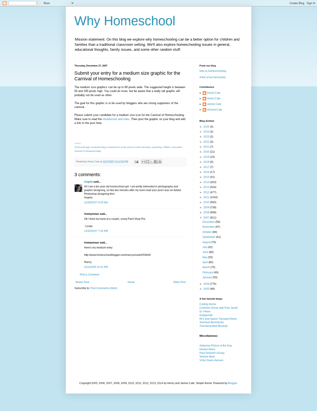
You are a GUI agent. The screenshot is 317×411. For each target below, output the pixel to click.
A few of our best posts (212, 77)
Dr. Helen (204, 311)
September (209, 237)
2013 (206, 187)
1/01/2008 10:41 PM (96, 267)
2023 (206, 136)
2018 (206, 161)
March (206, 267)
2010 (206, 202)
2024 (206, 131)
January (207, 277)
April (205, 262)
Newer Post (82, 282)
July (205, 247)
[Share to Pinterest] (160, 162)
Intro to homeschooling (212, 71)
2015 (206, 177)
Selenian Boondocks (211, 322)
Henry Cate (213, 98)
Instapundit (205, 315)
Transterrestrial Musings (213, 325)
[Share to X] (151, 162)
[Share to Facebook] (156, 162)
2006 (206, 283)
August (206, 242)
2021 (206, 146)
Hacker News (207, 349)
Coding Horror (207, 304)
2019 (206, 156)
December (208, 221)
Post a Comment (89, 274)
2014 (206, 182)
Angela (88, 181)
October (207, 232)
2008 (206, 212)
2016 (206, 172)
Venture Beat (207, 356)
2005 (206, 288)
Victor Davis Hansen (211, 360)
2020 (206, 151)
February (208, 272)
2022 (206, 141)
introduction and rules (116, 119)
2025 (206, 126)
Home (131, 282)
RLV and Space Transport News (218, 318)
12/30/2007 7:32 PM (96, 230)
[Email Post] (136, 161)
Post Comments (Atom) (103, 288)
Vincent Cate (214, 109)
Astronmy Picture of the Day (215, 345)
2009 (206, 207)
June (205, 252)
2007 (206, 217)
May (205, 257)
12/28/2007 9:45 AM (96, 202)
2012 (206, 192)
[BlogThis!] (147, 162)
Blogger (232, 383)
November (208, 226)
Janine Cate (214, 104)
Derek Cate (213, 92)
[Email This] (143, 162)
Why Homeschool (124, 21)
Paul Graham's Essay (211, 352)
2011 (206, 197)
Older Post (179, 282)
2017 (206, 167)
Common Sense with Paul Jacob (218, 307)
